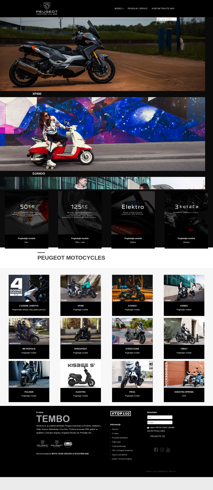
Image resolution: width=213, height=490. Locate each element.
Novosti (115, 429)
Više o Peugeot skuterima (122, 450)
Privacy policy (159, 431)
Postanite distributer (120, 438)
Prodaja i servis (138, 8)
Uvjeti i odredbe (168, 427)
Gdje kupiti (116, 442)
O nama (115, 433)
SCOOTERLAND (81, 454)
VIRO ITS (172, 471)
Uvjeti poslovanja (119, 446)
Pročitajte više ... (86, 433)
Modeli (119, 8)
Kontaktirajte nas (163, 8)
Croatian (168, 19)
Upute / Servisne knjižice (122, 459)
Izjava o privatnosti (119, 455)
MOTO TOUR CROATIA (62, 454)
